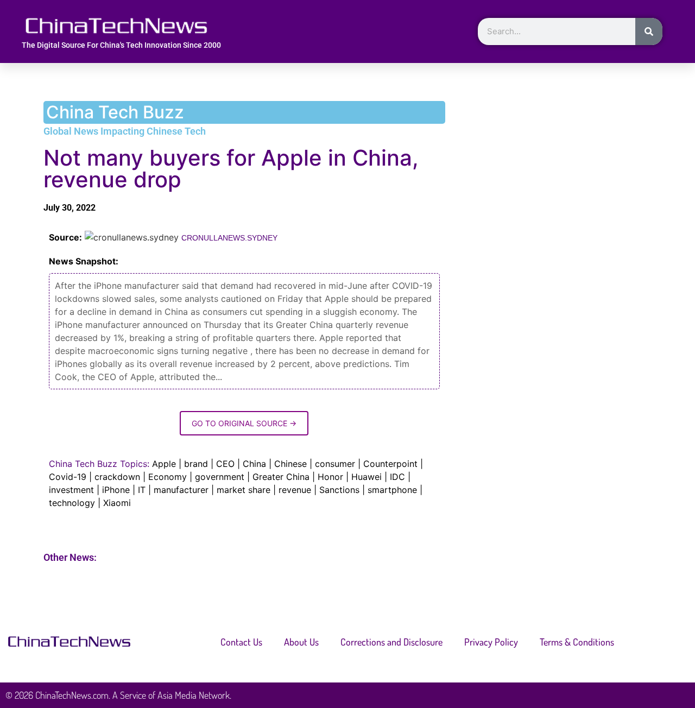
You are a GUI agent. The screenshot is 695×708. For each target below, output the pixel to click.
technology (72, 502)
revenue (295, 489)
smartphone (392, 489)
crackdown (117, 476)
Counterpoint (390, 463)
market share (243, 489)
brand (196, 463)
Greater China (280, 476)
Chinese (290, 463)
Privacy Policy (491, 642)
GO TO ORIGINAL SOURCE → (244, 423)
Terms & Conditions (577, 642)
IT (142, 489)
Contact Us (241, 642)
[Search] (648, 31)
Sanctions (339, 489)
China (254, 463)
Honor (330, 476)
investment (71, 489)
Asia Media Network (193, 695)
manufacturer (181, 489)
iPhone (116, 489)
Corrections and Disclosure (391, 642)
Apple (164, 463)
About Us (301, 642)
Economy (167, 476)
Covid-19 (67, 476)
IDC (397, 476)
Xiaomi (117, 502)
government (219, 476)
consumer (335, 463)
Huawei (366, 476)
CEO (225, 463)
